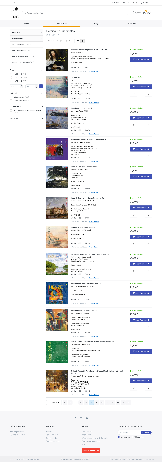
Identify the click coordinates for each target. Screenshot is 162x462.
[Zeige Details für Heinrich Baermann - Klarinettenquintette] (57, 208)
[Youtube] (86, 418)
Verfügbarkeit (15, 106)
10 (107, 402)
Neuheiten (14, 118)
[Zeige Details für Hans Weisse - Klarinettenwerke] (57, 320)
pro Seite (53, 402)
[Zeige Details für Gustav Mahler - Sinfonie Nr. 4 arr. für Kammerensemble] (57, 352)
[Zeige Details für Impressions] (57, 87)
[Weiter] (128, 402)
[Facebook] (75, 418)
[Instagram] (81, 418)
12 (118, 402)
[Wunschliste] (133, 66)
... (75, 402)
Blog (135, 3)
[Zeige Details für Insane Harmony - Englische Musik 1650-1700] (57, 60)
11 (112, 402)
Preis (12, 70)
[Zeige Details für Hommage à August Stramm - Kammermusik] (57, 149)
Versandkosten (94, 71)
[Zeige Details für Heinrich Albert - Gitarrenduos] (57, 237)
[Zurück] (65, 402)
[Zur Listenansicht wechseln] (82, 41)
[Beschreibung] (148, 66)
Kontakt (115, 3)
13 (123, 402)
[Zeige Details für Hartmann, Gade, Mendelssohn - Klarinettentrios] (57, 264)
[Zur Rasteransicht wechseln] (78, 41)
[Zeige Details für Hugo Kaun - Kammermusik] (57, 118)
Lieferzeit (14, 93)
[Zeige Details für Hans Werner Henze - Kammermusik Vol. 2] (57, 293)
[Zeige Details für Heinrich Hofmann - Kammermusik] (57, 177)
